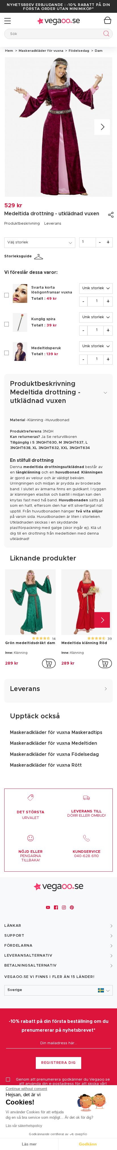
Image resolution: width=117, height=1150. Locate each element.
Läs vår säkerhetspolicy (24, 1126)
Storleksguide (18, 256)
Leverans (52, 224)
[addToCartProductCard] (49, 663)
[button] (58, 990)
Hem (9, 50)
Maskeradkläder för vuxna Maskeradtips (56, 732)
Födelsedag (78, 50)
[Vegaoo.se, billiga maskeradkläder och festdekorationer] (58, 21)
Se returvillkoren (62, 437)
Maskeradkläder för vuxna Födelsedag (54, 754)
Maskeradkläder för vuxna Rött (46, 765)
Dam (98, 50)
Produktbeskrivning (22, 224)
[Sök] (105, 34)
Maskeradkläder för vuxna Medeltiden (53, 743)
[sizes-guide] (39, 256)
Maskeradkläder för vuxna (40, 50)
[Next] (102, 127)
